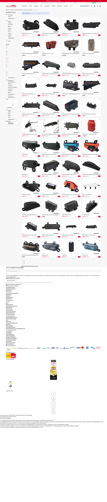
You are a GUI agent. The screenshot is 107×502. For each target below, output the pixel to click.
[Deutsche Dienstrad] (26, 348)
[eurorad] (62, 348)
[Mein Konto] (95, 6)
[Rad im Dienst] (49, 348)
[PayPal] (67, 348)
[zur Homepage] (11, 6)
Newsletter (8, 296)
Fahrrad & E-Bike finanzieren (11, 317)
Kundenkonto (8, 294)
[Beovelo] (54, 348)
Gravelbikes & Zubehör (18, 9)
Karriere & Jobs (9, 308)
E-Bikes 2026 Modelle (10, 335)
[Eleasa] (38, 348)
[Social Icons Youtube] (53, 398)
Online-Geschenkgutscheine (11, 306)
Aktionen (12, 9)
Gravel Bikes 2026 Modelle (11, 338)
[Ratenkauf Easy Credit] (98, 348)
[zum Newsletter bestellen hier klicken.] (7, 273)
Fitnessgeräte (9, 341)
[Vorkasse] (8, 350)
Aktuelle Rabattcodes (10, 313)
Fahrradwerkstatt (9, 297)
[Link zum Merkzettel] (97, 6)
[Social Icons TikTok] (53, 407)
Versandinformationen (10, 287)
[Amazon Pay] (72, 348)
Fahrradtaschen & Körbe (28, 9)
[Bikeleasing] (14, 348)
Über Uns (8, 301)
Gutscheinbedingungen (10, 327)
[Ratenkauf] (92, 348)
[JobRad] (8, 348)
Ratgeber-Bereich (9, 304)
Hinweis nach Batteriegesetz (12, 323)
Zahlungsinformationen (10, 288)
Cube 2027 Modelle (10, 334)
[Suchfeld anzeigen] (92, 6)
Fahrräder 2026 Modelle (11, 337)
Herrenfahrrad (9, 333)
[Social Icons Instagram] (53, 403)
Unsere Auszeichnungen (11, 311)
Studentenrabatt (9, 307)
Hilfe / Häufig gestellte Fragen (12, 293)
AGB (7, 320)
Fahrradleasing (9, 290)
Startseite (7, 9)
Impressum (8, 324)
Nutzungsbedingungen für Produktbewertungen (15, 328)
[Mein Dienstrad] (32, 348)
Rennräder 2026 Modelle (11, 340)
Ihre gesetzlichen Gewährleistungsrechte (29, 266)
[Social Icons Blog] (53, 412)
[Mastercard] (83, 348)
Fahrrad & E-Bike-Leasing (11, 318)
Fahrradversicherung (10, 316)
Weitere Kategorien (10, 344)
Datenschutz (8, 321)
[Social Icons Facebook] (53, 394)
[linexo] (58, 348)
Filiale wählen (27, 13)
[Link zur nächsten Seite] (24, 263)
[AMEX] (87, 348)
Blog (7, 303)
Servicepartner (9, 298)
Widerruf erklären (9, 325)
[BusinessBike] (20, 348)
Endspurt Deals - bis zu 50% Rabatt (53, 1)
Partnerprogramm (9, 310)
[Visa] (78, 348)
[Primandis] (44, 348)
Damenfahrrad (9, 331)
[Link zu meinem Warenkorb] (100, 6)
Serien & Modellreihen (10, 342)
